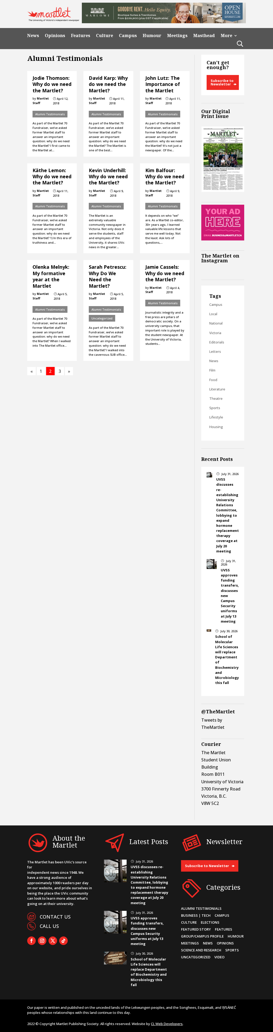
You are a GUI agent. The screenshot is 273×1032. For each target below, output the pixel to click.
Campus (128, 35)
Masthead (204, 35)
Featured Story (196, 929)
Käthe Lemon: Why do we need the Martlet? (52, 176)
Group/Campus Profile (202, 936)
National (216, 323)
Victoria (215, 332)
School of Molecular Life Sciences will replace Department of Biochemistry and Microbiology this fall (149, 972)
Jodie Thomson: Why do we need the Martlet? (52, 84)
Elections (210, 922)
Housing (216, 426)
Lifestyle (216, 417)
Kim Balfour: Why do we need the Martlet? (164, 176)
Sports (214, 407)
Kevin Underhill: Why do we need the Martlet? (108, 176)
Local (213, 313)
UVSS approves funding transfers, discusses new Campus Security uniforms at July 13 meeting (147, 931)
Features (80, 35)
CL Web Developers (167, 1023)
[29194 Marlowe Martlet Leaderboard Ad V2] (164, 22)
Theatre (216, 398)
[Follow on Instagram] (42, 940)
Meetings (177, 35)
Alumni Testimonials (50, 114)
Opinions (55, 35)
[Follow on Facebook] (31, 940)
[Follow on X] (53, 940)
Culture (104, 35)
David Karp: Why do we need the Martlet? (108, 84)
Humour (152, 35)
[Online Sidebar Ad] (222, 239)
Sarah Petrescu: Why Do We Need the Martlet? (107, 276)
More (226, 35)
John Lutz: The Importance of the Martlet (162, 84)
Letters (215, 351)
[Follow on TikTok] (63, 940)
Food (213, 379)
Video (219, 957)
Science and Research (201, 950)
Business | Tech (196, 915)
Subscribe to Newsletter (222, 82)
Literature (217, 389)
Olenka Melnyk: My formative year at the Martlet (51, 276)
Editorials (216, 342)
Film (212, 370)
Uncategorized (102, 318)
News (33, 35)
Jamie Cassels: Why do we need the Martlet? (164, 273)
